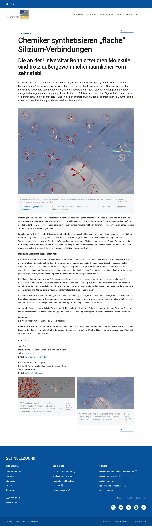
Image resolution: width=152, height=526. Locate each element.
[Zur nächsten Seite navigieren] (131, 30)
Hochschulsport (60, 490)
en (12, 4)
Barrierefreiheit (138, 522)
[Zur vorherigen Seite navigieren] (122, 30)
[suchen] (144, 16)
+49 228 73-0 (13, 498)
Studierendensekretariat (63, 476)
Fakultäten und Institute (63, 481)
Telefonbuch (11, 490)
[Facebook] (143, 507)
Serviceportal (141, 498)
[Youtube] (136, 507)
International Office (14, 471)
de (7, 4)
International (133, 14)
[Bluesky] (121, 507)
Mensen (56, 485)
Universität (77, 14)
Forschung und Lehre (110, 14)
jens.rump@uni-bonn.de (35, 357)
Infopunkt (10, 476)
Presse (9, 485)
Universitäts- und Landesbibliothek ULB (117, 471)
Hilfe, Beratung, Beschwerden (112, 486)
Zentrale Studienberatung (64, 471)
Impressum (107, 522)
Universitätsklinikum (108, 476)
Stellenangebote (106, 481)
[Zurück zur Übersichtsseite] (126, 30)
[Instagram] (113, 507)
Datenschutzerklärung (122, 522)
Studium (91, 14)
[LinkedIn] (128, 507)
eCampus (119, 498)
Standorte (10, 481)
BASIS (129, 498)
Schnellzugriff (22, 458)
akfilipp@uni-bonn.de (34, 373)
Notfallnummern (106, 490)
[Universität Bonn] (17, 14)
